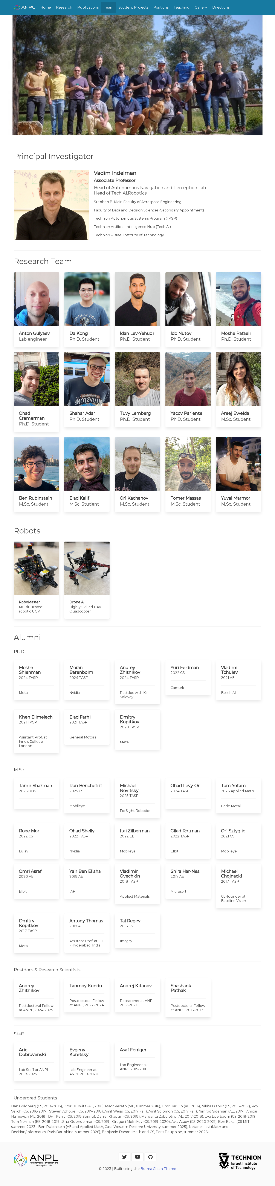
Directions (220, 7)
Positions (160, 7)
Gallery (201, 7)
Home (45, 7)
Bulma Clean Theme (158, 1169)
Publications (88, 7)
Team (108, 7)
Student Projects (133, 7)
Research (64, 7)
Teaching (181, 7)
